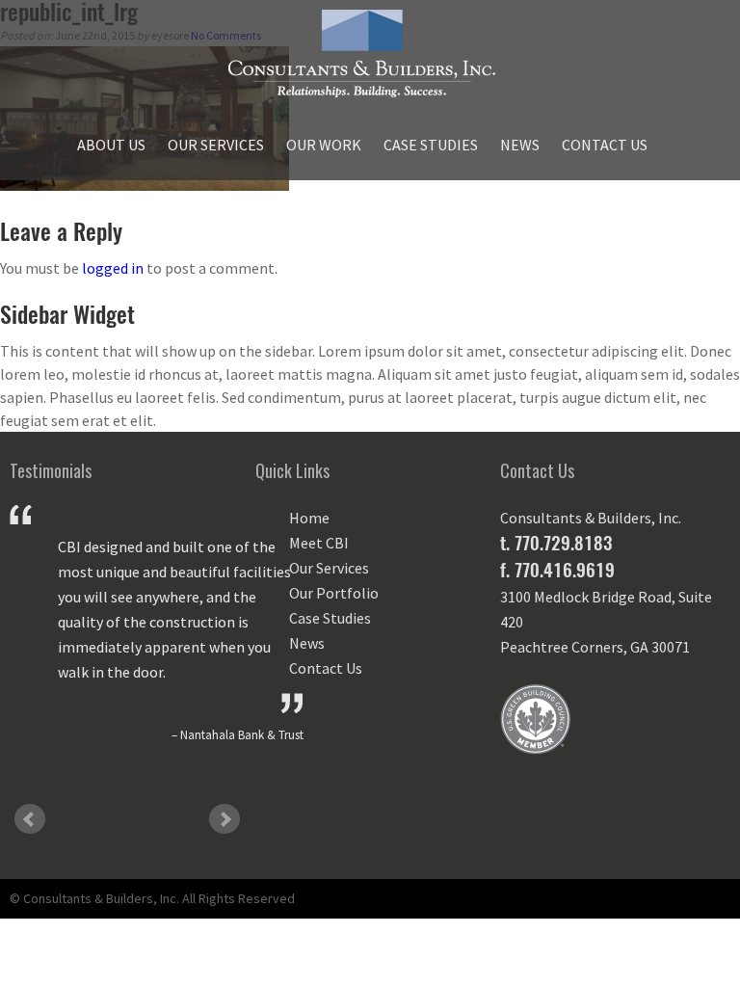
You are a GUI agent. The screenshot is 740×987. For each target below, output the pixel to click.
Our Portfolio (334, 592)
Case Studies (430, 144)
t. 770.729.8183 (556, 542)
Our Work (323, 144)
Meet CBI (319, 542)
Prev (29, 819)
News (520, 144)
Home (309, 517)
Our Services (216, 144)
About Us (111, 144)
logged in (113, 268)
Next (224, 819)
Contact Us (605, 144)
